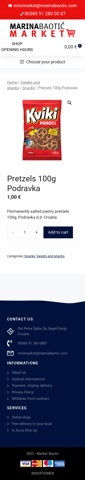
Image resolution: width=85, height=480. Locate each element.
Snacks (28, 88)
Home (12, 82)
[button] (69, 103)
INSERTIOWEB (42, 473)
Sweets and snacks (50, 256)
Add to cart (58, 232)
